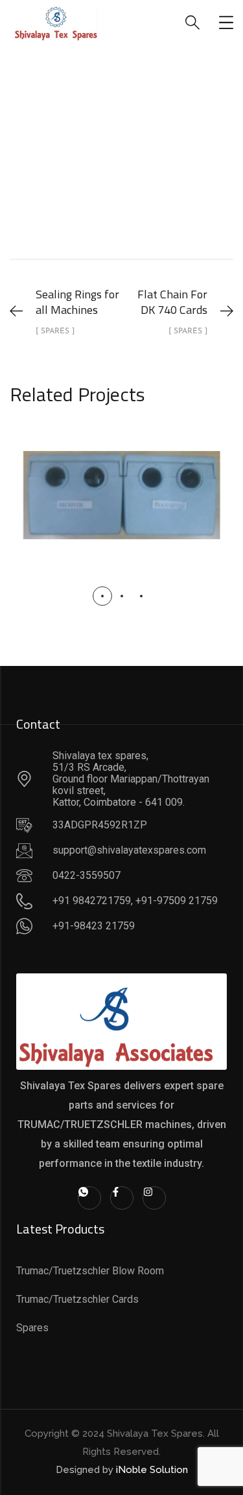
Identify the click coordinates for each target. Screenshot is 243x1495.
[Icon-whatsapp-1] (89, 1198)
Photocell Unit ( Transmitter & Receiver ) (121, 482)
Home (61, 177)
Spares (178, 177)
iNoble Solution (152, 1470)
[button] (102, 596)
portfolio (118, 177)
